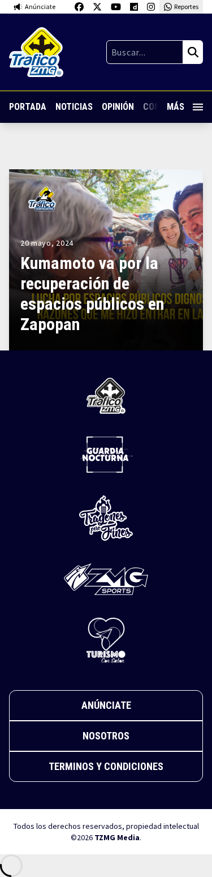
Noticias (74, 106)
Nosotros (106, 736)
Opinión (118, 106)
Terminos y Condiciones (106, 766)
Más (175, 106)
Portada (27, 106)
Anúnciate (106, 705)
